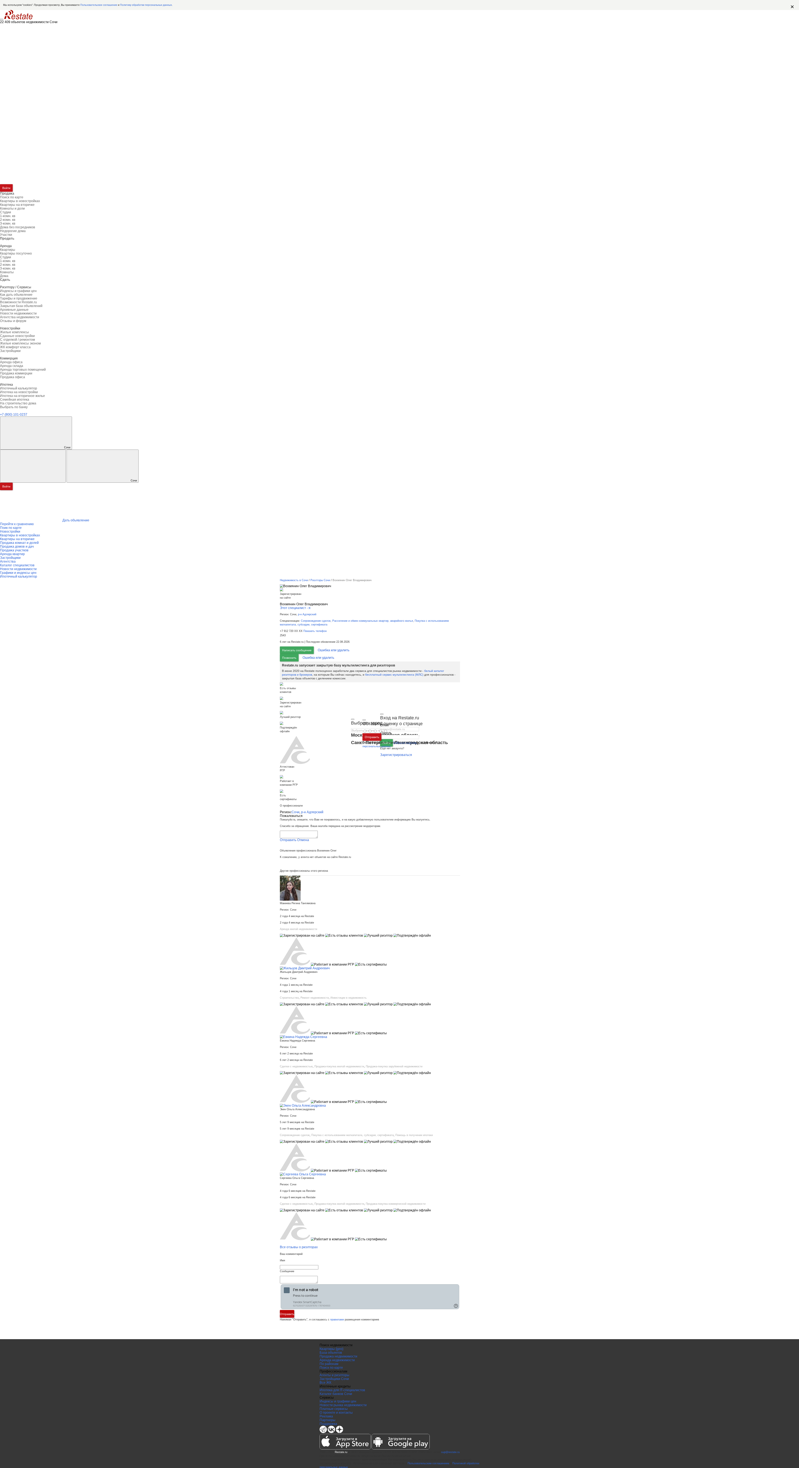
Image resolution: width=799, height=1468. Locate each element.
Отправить (372, 737)
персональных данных (376, 746)
